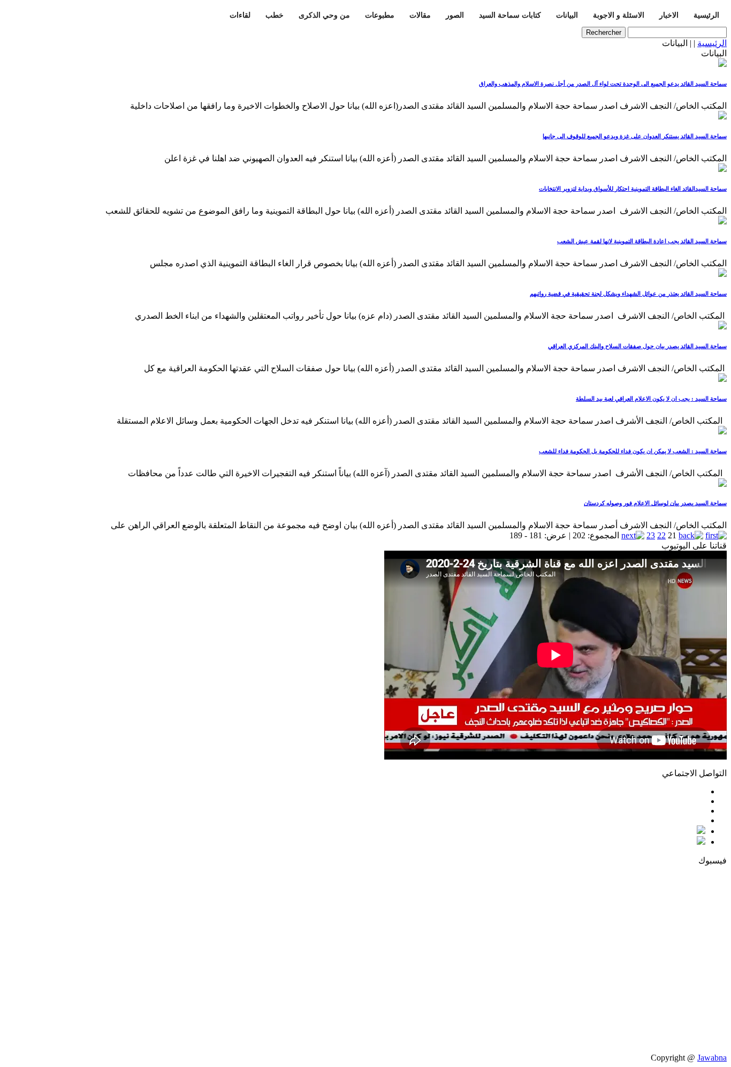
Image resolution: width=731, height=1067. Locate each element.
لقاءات (240, 15)
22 (661, 535)
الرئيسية (706, 15)
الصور (455, 15)
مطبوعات (379, 15)
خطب (274, 15)
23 (650, 535)
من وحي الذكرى (324, 15)
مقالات (420, 15)
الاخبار (669, 15)
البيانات (567, 15)
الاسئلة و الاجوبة (618, 15)
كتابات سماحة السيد (510, 15)
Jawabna (712, 1057)
